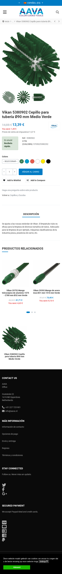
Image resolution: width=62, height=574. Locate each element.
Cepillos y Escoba (18, 195)
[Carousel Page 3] (35, 312)
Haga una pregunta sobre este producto (20, 190)
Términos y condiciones (12, 455)
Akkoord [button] (16, 567)
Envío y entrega (9, 441)
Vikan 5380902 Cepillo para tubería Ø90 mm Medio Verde (14, 356)
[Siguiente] (59, 21)
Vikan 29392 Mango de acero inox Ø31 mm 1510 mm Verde (46, 291)
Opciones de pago (10, 434)
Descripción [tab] (31, 214)
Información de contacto (13, 427)
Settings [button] (44, 561)
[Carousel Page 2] (32, 312)
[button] (19, 3)
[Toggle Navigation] (5, 12)
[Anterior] (55, 21)
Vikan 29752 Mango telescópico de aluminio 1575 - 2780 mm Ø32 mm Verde (15, 292)
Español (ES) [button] (33, 3)
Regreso (5, 448)
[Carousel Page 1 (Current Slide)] (28, 312)
